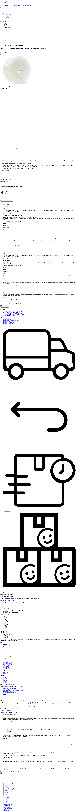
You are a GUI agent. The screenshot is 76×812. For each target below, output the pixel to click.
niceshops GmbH (8, 686)
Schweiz (8, 805)
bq (1, 46)
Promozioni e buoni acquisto (8, 650)
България (9, 787)
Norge (7, 809)
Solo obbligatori (7, 708)
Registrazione (5, 655)
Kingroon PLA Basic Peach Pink (8, 322)
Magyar (8, 795)
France (7, 791)
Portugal (8, 799)
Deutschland (10, 789)
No (18, 221)
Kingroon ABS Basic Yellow (8, 321)
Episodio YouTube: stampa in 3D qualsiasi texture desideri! (13, 313)
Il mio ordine (5, 644)
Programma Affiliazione (7, 665)
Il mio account (5, 648)
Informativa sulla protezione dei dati (35, 706)
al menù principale (6, 1)
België (7, 786)
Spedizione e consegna (7, 645)
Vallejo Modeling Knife (7, 319)
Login (4, 25)
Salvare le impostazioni (4, 771)
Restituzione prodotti (8, 15)
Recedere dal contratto (4, 696)
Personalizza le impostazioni (15, 708)
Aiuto (4, 13)
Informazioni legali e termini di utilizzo (9, 688)
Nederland (9, 796)
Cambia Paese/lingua (10, 684)
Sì (15, 221)
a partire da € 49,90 (13, 10)
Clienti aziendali (5, 649)
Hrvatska (8, 792)
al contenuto (5, 2)
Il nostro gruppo (5, 672)
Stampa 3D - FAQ (6, 666)
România (8, 810)
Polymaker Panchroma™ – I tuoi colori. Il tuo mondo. (12, 315)
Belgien (8, 784)
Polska (7, 798)
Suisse (7, 806)
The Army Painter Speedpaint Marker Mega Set (11, 320)
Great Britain (10, 804)
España (7, 790)
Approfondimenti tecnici (7, 663)
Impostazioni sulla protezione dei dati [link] (9, 692)
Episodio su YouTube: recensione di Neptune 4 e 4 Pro (12, 311)
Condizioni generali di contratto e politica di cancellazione (13, 690)
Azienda (4, 694)
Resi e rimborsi (5, 647)
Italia (6, 794)
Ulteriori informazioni (5, 170)
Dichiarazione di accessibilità (8, 691)
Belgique (8, 785)
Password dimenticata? (7, 656)
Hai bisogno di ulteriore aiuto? (8, 651)
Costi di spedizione (8, 16)
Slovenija (8, 800)
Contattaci (6, 18)
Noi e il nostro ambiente (7, 668)
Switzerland (10, 808)
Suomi (7, 802)
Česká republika (12, 788)
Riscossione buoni (6, 658)
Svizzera (8, 807)
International (10, 783)
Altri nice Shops (5, 695)
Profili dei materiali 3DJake (7, 662)
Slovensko (9, 801)
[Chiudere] (0, 7)
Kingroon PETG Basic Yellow (8, 323)
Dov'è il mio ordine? (8, 14)
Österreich (9, 797)
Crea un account (5, 29)
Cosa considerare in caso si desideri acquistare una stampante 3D (14, 314)
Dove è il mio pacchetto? (7, 657)
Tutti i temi (7, 19)
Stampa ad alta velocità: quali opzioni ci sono (10, 312)
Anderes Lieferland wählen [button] (5, 781)
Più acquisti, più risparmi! (7, 664)
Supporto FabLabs (6, 667)
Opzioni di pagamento (9, 17)
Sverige (7, 803)
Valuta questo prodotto (4, 181)
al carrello (4, 3)
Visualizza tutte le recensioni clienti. (7, 305)
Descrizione (3, 158)
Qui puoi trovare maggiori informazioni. (7, 600)
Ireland (7, 793)
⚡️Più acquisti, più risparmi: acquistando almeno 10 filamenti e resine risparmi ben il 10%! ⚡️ (19, 5)
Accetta (2, 708)
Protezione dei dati (6, 689)
